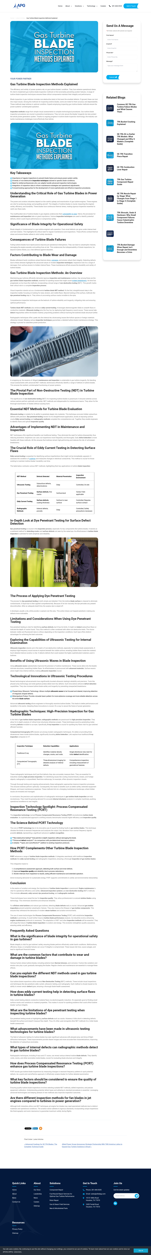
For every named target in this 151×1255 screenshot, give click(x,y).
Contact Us (16, 1202)
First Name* (110, 35)
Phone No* (109, 53)
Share (35, 1128)
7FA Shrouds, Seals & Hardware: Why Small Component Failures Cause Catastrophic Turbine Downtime (126, 217)
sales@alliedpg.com (98, 1194)
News (14, 1198)
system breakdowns (79, 281)
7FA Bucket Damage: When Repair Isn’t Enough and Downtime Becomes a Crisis (127, 248)
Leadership (38, 1194)
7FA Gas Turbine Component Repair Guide (125, 182)
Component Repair (56, 1190)
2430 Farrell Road (93, 1205)
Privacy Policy (17, 1229)
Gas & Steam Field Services (59, 1204)
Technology (91, 6)
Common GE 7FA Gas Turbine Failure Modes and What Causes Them (127, 108)
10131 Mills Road (93, 1199)
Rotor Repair (54, 1200)
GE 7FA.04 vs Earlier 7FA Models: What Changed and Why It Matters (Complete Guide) (126, 139)
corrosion (54, 260)
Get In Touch (131, 6)
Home (60, 6)
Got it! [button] (141, 1250)
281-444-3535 (117, 6)
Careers (103, 6)
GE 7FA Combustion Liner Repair (125, 168)
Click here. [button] (18, 1252)
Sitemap (37, 1206)
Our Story (37, 1190)
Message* (109, 61)
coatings (32, 459)
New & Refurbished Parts (59, 1208)
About (67, 6)
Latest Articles (20, 18)
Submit (112, 77)
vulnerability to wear (69, 214)
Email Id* (109, 44)
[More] (40, 1128)
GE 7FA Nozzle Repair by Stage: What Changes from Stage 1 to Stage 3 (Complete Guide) (127, 198)
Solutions (78, 6)
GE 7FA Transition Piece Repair (125, 155)
